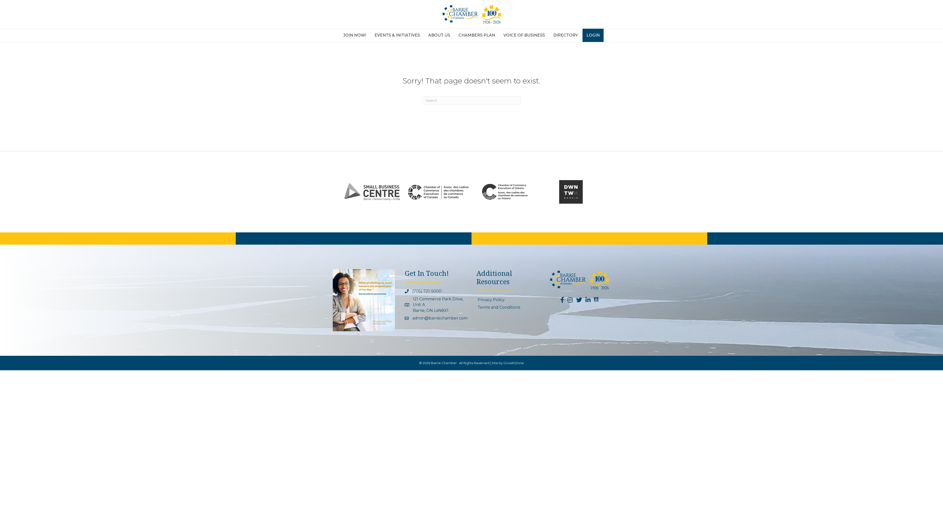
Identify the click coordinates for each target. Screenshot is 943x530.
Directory (565, 35)
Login (593, 35)
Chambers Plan (476, 35)
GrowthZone (513, 363)
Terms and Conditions (499, 307)
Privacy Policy (491, 299)
